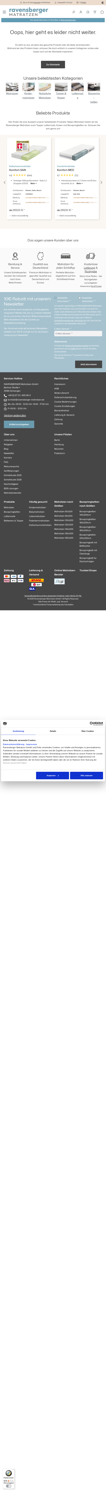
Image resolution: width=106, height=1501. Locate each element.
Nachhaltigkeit (11, 484)
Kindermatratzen (37, 507)
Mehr (33, 183)
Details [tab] (53, 731)
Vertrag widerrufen (15, 415)
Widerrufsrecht (61, 393)
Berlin (57, 440)
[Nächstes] (101, 182)
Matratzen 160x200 (63, 533)
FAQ (6, 462)
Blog (6, 448)
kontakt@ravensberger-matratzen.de (70, 320)
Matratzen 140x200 (63, 529)
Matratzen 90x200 (63, 515)
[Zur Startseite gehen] (28, 11)
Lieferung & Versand (64, 415)
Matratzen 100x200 (63, 520)
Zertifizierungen (11, 470)
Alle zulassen (87, 775)
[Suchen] (73, 11)
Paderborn (59, 453)
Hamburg (59, 444)
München (59, 448)
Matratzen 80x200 (63, 511)
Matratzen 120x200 (63, 524)
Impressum (31, 744)
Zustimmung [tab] (18, 731)
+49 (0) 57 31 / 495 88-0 (19, 395)
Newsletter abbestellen (89, 299)
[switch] (8, 1486)
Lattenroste (9, 516)
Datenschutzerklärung (13, 744)
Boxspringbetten (12, 511)
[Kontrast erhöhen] (103, 3)
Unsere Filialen (63, 434)
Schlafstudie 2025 (13, 475)
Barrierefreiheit (61, 410)
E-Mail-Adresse (63, 328)
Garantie (37, 2)
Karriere (8, 457)
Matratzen (12, 93)
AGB (73, 348)
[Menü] (4, 11)
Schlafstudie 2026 (13, 479)
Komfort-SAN (20, 168)
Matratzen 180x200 (63, 537)
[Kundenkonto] (80, 11)
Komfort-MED (66, 168)
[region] (53, 182)
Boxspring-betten (94, 98)
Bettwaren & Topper (13, 520)
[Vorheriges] (4, 182)
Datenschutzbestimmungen (76, 345)
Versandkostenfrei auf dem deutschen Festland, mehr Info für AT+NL (53, 596)
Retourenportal (11, 466)
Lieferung (89, 268)
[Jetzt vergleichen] (87, 12)
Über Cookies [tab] (87, 731)
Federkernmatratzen (39, 520)
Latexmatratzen (37, 516)
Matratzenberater (68, 20)
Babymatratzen (36, 511)
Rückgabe (91, 271)
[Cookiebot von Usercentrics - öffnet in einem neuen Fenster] (91, 724)
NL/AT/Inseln (96, 286)
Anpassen (51, 775)
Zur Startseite (53, 64)
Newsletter (9, 453)
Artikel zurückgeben (19, 424)
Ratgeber (8, 444)
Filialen (83, 2)
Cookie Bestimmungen (65, 401)
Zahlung (58, 419)
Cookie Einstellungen (64, 406)
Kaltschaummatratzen (40, 525)
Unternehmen (11, 440)
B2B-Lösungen (11, 488)
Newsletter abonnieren (64, 299)
